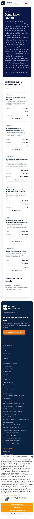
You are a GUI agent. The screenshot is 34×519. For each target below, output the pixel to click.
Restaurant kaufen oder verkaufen (12, 432)
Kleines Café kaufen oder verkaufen (12, 414)
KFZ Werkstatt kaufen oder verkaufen (12, 438)
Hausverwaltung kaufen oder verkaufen (13, 406)
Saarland (5, 374)
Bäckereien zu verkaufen (9, 435)
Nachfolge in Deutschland (10, 342)
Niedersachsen (7, 366)
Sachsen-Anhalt (7, 379)
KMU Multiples (6, 451)
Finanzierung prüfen (8, 454)
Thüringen (5, 385)
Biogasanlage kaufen (8, 422)
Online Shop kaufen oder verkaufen (12, 425)
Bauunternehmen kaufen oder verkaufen (13, 395)
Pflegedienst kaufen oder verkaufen (12, 401)
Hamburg (5, 358)
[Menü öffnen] (31, 3)
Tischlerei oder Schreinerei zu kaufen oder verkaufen (16, 419)
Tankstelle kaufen (7, 393)
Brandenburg (6, 353)
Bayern (5, 347)
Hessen (5, 361)
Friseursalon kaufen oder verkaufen (12, 440)
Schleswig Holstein (8, 382)
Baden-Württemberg (8, 345)
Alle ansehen (10, 89)
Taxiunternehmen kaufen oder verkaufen (13, 403)
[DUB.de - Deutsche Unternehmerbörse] (12, 3)
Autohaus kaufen (7, 417)
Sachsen (5, 377)
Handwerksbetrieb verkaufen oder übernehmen (15, 430)
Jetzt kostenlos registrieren (13, 332)
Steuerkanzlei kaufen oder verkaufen (12, 411)
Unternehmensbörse (8, 390)
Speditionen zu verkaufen (9, 409)
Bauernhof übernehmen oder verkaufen (13, 443)
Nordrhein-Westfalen (8, 369)
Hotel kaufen (6, 398)
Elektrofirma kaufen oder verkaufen (12, 427)
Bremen (5, 355)
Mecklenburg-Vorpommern (10, 363)
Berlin (4, 350)
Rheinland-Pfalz (7, 371)
